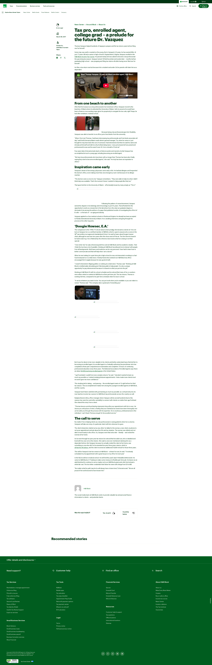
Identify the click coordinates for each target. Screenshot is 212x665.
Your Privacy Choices (25, 661)
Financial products (21, 6)
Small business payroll (14, 634)
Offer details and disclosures (20, 560)
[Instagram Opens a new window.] (113, 654)
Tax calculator (60, 593)
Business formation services (15, 637)
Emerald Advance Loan (113, 596)
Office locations (111, 618)
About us (158, 587)
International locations (113, 620)
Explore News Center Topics (12, 12)
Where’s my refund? (62, 607)
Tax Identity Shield (12, 607)
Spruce (108, 587)
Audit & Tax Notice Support (15, 610)
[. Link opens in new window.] (12, 661)
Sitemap (108, 623)
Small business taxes (13, 629)
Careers (158, 593)
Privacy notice (60, 626)
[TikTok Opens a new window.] (103, 654)
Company (63, 12)
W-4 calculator (60, 610)
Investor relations (161, 604)
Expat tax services (12, 612)
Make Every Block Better (163, 590)
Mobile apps (60, 590)
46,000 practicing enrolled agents (91, 371)
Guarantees (159, 610)
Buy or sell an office (162, 596)
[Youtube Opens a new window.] (117, 654)
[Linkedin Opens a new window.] (122, 654)
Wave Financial (11, 640)
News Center (26, 12)
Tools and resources (48, 6)
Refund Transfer (111, 593)
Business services (35, 6)
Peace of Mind (11, 604)
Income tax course (161, 598)
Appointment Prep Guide (64, 598)
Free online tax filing (13, 596)
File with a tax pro (12, 593)
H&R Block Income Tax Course (84, 57)
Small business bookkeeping (15, 631)
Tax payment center (62, 604)
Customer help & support (114, 612)
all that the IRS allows (81, 447)
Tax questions (110, 615)
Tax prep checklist (61, 596)
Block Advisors (11, 626)
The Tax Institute (161, 607)
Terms (58, 623)
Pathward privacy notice (63, 629)
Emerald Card (110, 590)
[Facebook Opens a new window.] (108, 654)
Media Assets (35, 12)
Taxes (11, 6)
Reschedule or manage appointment (18, 587)
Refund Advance (111, 598)
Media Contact (55, 12)
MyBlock (59, 587)
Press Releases (45, 12)
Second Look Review (13, 601)
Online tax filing (11, 590)
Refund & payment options (64, 601)
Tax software (11, 598)
